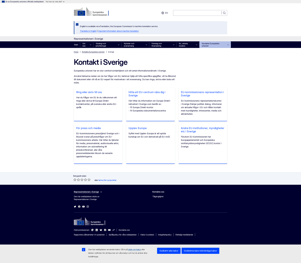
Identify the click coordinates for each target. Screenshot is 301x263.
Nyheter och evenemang (129, 44)
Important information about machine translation (118, 31)
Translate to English (88, 31)
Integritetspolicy (165, 235)
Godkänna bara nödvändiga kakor (200, 250)
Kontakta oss (124, 230)
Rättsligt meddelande (184, 235)
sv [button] (166, 13)
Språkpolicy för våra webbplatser (123, 235)
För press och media (88, 128)
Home (76, 52)
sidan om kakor (134, 249)
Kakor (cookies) (147, 235)
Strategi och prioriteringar (101, 44)
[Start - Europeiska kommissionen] (93, 11)
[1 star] (75, 179)
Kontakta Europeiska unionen (210, 44)
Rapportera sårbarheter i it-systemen (89, 235)
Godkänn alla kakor (168, 250)
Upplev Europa (138, 128)
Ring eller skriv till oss (89, 92)
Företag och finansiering (157, 44)
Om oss (83, 44)
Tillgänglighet (157, 196)
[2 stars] (76, 179)
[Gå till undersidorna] (91, 44)
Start (76, 44)
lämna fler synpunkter (107, 180)
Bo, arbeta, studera (183, 44)
